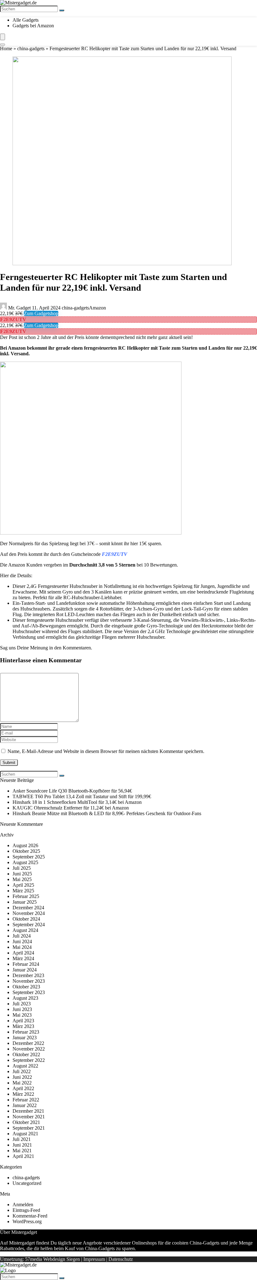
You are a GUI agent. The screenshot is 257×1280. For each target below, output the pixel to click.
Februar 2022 (26, 1099)
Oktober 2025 (26, 851)
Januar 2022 (25, 1105)
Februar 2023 (26, 1032)
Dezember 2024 (28, 907)
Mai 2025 (22, 879)
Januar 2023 (25, 1037)
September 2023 (29, 992)
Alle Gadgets (26, 20)
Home (6, 48)
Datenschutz (120, 1259)
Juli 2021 (22, 1139)
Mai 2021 (22, 1150)
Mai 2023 (22, 1015)
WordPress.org (27, 1221)
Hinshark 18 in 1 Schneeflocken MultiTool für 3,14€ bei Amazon (77, 802)
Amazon (97, 307)
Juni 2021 (22, 1145)
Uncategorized (27, 1183)
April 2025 (23, 885)
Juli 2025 (22, 868)
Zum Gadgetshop (41, 313)
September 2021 (29, 1128)
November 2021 (29, 1116)
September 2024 (29, 924)
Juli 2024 (22, 935)
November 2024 (29, 913)
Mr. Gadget (19, 307)
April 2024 (23, 952)
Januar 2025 (25, 902)
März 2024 (23, 958)
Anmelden (23, 1204)
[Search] (2, 45)
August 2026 (25, 845)
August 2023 (25, 998)
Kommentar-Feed (30, 1215)
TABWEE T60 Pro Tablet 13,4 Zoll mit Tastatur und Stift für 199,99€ (82, 796)
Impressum (94, 1259)
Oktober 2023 (26, 986)
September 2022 (29, 1060)
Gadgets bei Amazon (33, 25)
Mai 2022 (22, 1082)
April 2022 (23, 1088)
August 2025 (25, 862)
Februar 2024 (26, 964)
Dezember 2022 (28, 1043)
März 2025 (23, 890)
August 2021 (25, 1133)
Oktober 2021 (26, 1122)
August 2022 (25, 1065)
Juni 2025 (22, 873)
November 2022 (29, 1048)
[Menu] (2, 37)
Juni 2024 (22, 941)
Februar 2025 (26, 896)
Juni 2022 (22, 1077)
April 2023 (23, 1020)
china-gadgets (31, 48)
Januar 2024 (25, 969)
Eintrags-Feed (26, 1210)
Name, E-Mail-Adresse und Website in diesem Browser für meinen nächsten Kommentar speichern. (106, 751)
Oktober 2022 (26, 1054)
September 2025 (29, 856)
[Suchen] (61, 10)
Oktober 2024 (26, 919)
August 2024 (25, 930)
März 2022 (23, 1094)
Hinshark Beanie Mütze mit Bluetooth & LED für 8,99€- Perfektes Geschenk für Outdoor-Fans (107, 813)
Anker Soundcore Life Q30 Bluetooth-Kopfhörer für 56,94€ (72, 790)
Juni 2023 (22, 1009)
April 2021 (23, 1156)
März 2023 (23, 1026)
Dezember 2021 (28, 1111)
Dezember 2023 (28, 975)
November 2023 (29, 981)
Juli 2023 (22, 1003)
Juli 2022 (22, 1071)
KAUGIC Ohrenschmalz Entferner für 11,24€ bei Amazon (71, 807)
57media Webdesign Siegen (52, 1259)
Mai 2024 (22, 947)
